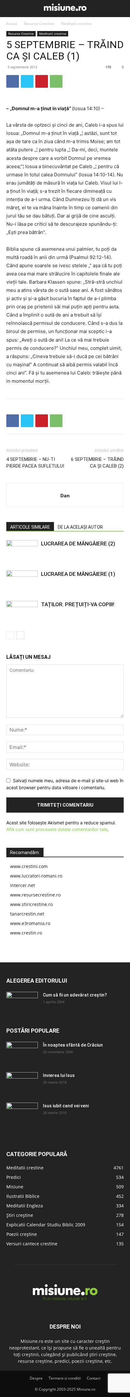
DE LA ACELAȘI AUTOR (80, 527)
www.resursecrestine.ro (35, 895)
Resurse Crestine (39, 23)
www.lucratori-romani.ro (36, 876)
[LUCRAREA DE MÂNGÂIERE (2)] (22, 551)
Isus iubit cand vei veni (66, 1105)
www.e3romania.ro (30, 923)
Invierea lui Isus (59, 1075)
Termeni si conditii (65, 1378)
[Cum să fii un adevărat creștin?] (22, 1003)
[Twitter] (27, 81)
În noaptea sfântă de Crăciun (73, 1045)
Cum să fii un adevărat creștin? (75, 994)
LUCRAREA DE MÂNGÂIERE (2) (78, 543)
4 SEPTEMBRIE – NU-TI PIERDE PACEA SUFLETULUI (35, 462)
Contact (93, 1378)
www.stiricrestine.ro (31, 904)
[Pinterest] (41, 81)
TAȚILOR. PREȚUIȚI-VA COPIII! (77, 604)
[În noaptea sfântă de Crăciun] (22, 1053)
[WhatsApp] (56, 81)
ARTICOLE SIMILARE (30, 527)
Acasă (11, 23)
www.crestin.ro (26, 933)
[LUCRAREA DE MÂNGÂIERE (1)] (22, 581)
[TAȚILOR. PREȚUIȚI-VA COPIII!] (22, 612)
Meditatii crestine (76, 23)
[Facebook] (12, 81)
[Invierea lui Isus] (22, 1083)
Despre (36, 1378)
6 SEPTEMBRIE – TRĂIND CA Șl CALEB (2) (97, 462)
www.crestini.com (29, 866)
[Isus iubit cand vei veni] (22, 1114)
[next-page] (20, 635)
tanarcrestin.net (27, 914)
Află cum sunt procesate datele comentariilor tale (56, 829)
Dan (65, 495)
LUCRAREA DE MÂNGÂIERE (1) (78, 574)
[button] (10, 8)
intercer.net (22, 885)
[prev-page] (10, 635)
